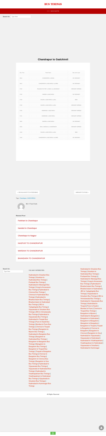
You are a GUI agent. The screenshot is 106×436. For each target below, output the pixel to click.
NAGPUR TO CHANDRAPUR (30, 243)
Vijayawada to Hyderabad (89, 338)
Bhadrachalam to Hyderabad (91, 289)
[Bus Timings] (53, 5)
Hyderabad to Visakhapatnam (91, 340)
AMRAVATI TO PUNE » (82, 192)
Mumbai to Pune (86, 308)
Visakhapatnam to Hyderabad (91, 343)
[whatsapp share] (53, 434)
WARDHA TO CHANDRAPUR (30, 251)
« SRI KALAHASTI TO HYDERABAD (27, 192)
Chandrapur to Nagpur (27, 236)
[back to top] (101, 427)
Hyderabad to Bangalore (89, 316)
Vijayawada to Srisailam (89, 345)
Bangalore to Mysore (88, 313)
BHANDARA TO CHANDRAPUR (31, 258)
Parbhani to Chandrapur (28, 221)
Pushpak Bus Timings (37, 282)
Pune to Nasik (92, 306)
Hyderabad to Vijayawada (89, 335)
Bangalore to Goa (94, 333)
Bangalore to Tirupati (88, 326)
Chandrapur (23, 198)
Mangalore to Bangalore (89, 323)
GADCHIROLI (31, 198)
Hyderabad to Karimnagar (89, 348)
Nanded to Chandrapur (27, 228)
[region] (52, 39)
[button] (53, 11)
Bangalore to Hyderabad (89, 318)
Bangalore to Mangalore (89, 321)
